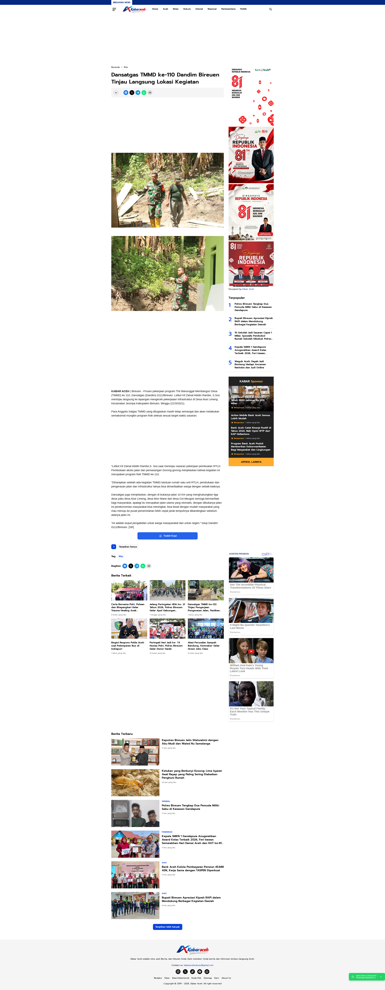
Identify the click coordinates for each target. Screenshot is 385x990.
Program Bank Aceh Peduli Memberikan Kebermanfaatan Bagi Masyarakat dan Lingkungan (250, 446)
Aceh (165, 9)
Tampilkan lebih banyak (167, 926)
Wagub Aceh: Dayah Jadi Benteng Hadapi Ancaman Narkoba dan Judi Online (250, 364)
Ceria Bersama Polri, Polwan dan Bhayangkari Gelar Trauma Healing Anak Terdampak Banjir (127, 607)
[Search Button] (271, 9)
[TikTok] (192, 971)
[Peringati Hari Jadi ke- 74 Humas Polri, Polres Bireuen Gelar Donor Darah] (168, 629)
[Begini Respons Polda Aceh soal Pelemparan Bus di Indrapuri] (129, 629)
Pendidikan (167, 832)
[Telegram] (138, 92)
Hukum (187, 9)
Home (155, 9)
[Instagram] (178, 971)
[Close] (381, 977)
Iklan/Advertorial (180, 978)
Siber (167, 978)
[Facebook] (125, 92)
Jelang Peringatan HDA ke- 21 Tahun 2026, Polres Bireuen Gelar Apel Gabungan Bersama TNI (167, 607)
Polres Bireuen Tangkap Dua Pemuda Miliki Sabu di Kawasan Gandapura (190, 807)
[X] (131, 92)
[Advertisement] (192, 40)
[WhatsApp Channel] (207, 971)
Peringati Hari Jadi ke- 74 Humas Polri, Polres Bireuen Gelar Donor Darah (166, 645)
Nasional (212, 9)
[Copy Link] (150, 92)
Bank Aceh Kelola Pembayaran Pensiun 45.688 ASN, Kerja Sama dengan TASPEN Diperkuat (193, 868)
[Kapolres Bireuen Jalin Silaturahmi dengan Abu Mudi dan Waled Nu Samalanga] (135, 752)
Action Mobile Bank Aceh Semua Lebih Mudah (250, 417)
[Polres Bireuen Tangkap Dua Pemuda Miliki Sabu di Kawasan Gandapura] (135, 813)
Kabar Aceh (248, 289)
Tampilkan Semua (128, 546)
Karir (216, 978)
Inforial (199, 9)
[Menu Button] (114, 9)
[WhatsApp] (144, 92)
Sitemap (208, 978)
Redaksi (158, 978)
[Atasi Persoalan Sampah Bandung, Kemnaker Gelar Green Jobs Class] (206, 629)
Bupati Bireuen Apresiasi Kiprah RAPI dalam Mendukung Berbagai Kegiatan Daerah (191, 899)
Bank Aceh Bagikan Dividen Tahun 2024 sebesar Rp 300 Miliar (248, 400)
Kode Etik (196, 978)
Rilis (121, 556)
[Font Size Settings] (116, 92)
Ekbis (176, 9)
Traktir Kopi (170, 536)
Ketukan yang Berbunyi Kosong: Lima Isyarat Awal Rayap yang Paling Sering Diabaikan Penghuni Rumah (192, 774)
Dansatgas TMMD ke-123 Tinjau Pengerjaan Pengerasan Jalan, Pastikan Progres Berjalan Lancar (204, 607)
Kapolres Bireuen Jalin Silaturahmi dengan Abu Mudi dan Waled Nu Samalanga (190, 742)
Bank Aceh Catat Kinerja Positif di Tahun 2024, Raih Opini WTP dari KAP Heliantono (251, 431)
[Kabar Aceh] (134, 9)
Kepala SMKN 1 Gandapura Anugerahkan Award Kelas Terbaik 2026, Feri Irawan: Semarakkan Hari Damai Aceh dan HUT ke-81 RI (192, 840)
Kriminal (166, 801)
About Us (226, 978)
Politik (243, 9)
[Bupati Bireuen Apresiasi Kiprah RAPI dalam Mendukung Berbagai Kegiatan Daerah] (135, 905)
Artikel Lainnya (251, 462)
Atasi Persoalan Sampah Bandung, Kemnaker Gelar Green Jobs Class (204, 645)
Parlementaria (228, 9)
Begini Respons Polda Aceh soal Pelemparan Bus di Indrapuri (127, 645)
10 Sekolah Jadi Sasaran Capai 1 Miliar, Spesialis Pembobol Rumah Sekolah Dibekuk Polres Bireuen (253, 335)
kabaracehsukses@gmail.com (198, 965)
